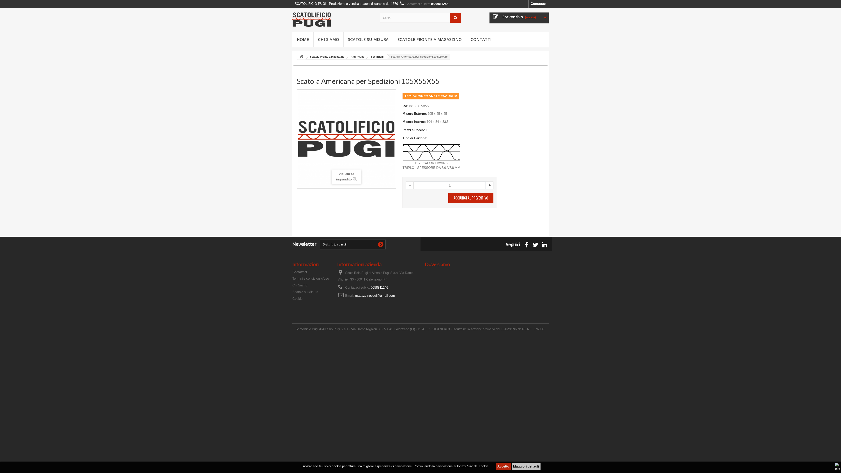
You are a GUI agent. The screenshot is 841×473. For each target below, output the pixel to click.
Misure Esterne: (415, 113)
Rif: (405, 106)
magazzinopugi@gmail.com (375, 295)
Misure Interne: (414, 122)
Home (303, 39)
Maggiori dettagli (526, 466)
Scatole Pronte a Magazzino (430, 39)
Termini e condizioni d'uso (310, 278)
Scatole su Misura (368, 39)
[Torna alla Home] (301, 57)
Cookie (297, 298)
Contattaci (538, 3)
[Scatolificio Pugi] (332, 19)
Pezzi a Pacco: (414, 130)
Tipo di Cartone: (415, 138)
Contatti (481, 39)
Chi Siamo (328, 39)
